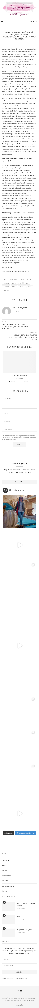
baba (22, 279)
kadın (14, 287)
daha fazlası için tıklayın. (23, 472)
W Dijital (31, 1000)
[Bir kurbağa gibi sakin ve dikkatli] (8, 906)
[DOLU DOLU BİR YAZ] (19, 362)
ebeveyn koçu (16, 283)
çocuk (29, 279)
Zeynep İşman (20, 308)
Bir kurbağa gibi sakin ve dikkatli (26, 905)
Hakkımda (5, 860)
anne (5, 279)
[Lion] (8, 919)
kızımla (22, 287)
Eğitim (4, 865)
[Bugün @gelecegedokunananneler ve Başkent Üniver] (19, 746)
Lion (18, 916)
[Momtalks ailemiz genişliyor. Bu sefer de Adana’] (19, 545)
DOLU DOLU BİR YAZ (19, 375)
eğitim (27, 283)
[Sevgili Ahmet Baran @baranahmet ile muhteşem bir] (19, 645)
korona (6, 290)
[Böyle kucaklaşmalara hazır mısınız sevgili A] (19, 713)
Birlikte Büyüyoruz (8, 886)
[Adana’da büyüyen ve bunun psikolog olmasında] (19, 813)
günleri (6, 287)
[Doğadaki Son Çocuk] (8, 933)
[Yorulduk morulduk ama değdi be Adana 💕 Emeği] (19, 612)
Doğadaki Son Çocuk (24, 930)
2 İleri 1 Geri (6, 881)
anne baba (13, 279)
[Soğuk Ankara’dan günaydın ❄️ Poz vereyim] (19, 780)
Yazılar (4, 871)
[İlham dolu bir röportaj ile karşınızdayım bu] (19, 578)
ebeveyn (6, 283)
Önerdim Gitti (6, 876)
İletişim (4, 891)
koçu (29, 287)
